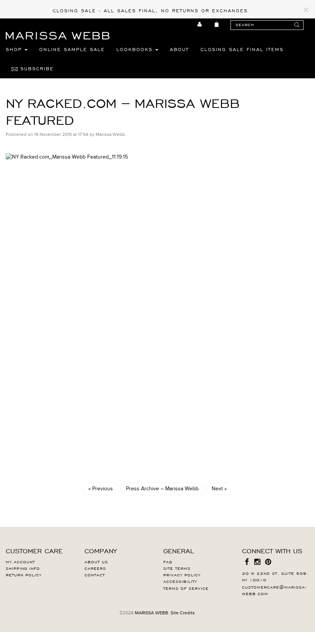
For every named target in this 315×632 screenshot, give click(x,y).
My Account (20, 561)
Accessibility (180, 581)
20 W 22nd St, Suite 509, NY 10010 (275, 576)
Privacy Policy (182, 574)
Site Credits (183, 612)
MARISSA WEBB (151, 612)
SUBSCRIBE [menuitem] (36, 68)
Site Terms (177, 568)
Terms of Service (186, 588)
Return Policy (23, 574)
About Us (96, 561)
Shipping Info (23, 568)
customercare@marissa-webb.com (274, 590)
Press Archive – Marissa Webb (162, 488)
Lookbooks (135, 49)
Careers (95, 568)
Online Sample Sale (72, 49)
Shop (15, 49)
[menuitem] (200, 24)
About (179, 49)
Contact (95, 574)
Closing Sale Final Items (242, 49)
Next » (219, 488)
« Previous (100, 488)
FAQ (167, 561)
